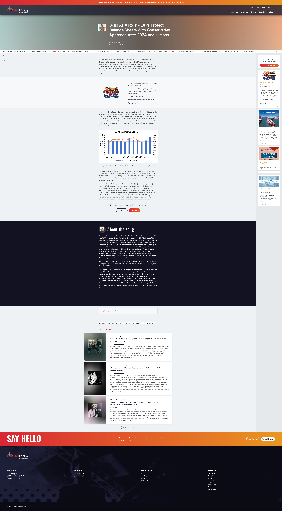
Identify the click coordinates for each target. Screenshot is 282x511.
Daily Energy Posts (104, 19)
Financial (180, 44)
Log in (122, 210)
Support (250, 7)
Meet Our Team (253, 439)
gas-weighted (128, 323)
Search (257, 7)
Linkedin (144, 478)
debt (113, 323)
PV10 (142, 323)
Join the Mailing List (269, 65)
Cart (263, 7)
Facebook (144, 476)
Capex (108, 323)
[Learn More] (269, 118)
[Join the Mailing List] (4, 60)
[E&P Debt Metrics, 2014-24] (128, 162)
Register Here (264, 171)
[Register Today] (111, 92)
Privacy (210, 487)
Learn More (135, 210)
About (271, 12)
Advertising (212, 485)
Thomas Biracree (118, 407)
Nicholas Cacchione (122, 45)
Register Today (133, 103)
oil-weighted (136, 323)
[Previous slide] (277, 51)
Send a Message (267, 439)
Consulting (262, 12)
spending (147, 323)
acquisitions (102, 323)
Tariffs (153, 323)
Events (253, 12)
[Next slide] (279, 51)
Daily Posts (234, 12)
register (109, 311)
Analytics (244, 12)
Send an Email (79, 476)
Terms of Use (212, 489)
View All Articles (128, 427)
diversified (118, 323)
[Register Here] (269, 154)
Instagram (144, 480)
